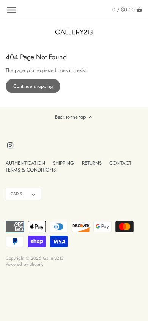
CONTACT (120, 163)
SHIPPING (63, 163)
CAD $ (16, 194)
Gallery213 (53, 258)
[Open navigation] (11, 10)
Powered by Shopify (24, 264)
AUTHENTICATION (25, 163)
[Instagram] (10, 144)
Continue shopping (33, 86)
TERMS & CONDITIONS (31, 169)
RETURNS (92, 163)
